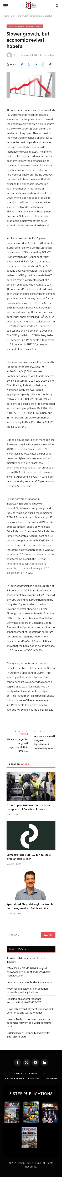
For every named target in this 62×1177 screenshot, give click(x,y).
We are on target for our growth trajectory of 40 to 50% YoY (17, 745)
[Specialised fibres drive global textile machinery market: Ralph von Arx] (31, 885)
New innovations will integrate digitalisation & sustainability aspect (44, 742)
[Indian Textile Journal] (31, 5)
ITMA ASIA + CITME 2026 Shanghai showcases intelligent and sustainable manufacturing (28, 972)
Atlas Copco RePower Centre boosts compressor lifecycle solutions (30, 807)
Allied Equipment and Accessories (25, 26)
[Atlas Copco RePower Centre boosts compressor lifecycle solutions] (31, 786)
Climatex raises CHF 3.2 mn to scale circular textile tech (29, 857)
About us (20, 1073)
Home (6, 15)
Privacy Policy (14, 1078)
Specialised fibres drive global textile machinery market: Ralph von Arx (30, 906)
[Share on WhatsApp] (43, 64)
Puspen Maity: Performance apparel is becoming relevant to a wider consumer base (29, 1023)
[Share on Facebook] (22, 64)
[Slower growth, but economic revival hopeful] (31, 96)
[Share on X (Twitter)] (29, 64)
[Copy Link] (50, 64)
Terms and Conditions (42, 1078)
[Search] (57, 5)
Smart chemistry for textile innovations (29, 982)
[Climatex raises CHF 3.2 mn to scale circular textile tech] (31, 835)
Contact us (37, 1073)
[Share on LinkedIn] (36, 64)
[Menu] (5, 5)
